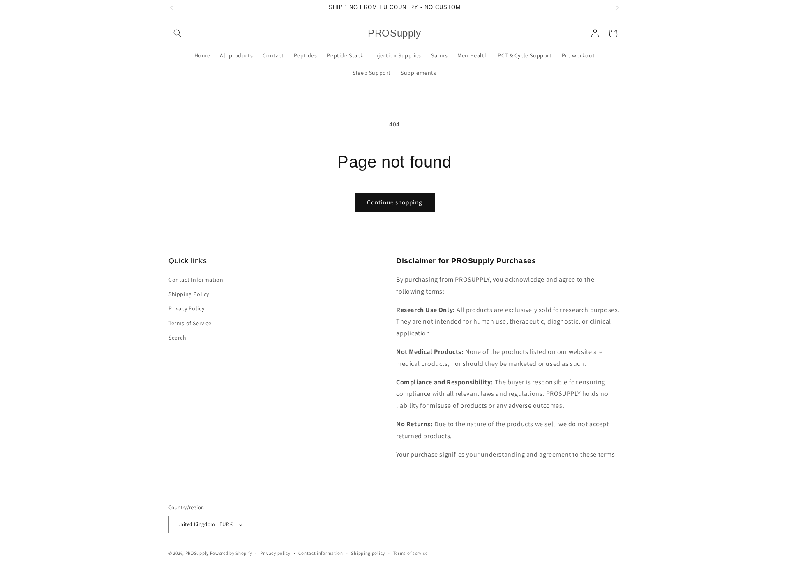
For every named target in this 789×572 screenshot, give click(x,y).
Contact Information (195, 279)
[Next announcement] (618, 8)
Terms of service (410, 553)
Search (177, 337)
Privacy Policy (186, 308)
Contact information (320, 553)
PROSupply (197, 553)
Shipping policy (368, 553)
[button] (177, 33)
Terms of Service (190, 323)
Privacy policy (275, 553)
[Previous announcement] (171, 8)
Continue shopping (394, 202)
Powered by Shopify (231, 553)
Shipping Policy (188, 294)
